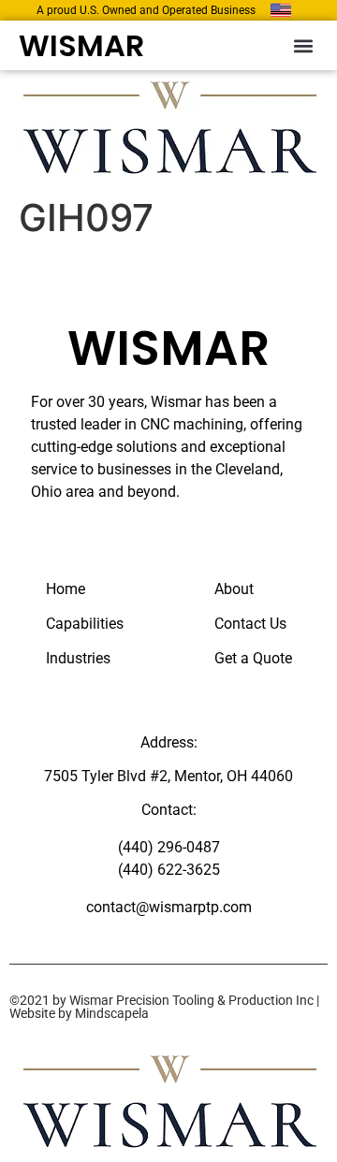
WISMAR (81, 45)
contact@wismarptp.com (169, 907)
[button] (302, 45)
